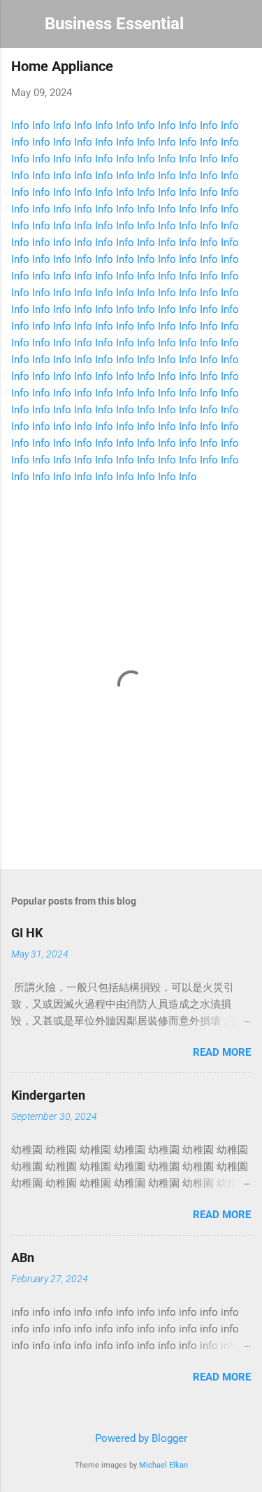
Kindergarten (48, 1095)
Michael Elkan (163, 1465)
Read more (222, 1052)
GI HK (27, 932)
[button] (242, 70)
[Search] (242, 28)
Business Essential (114, 23)
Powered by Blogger (139, 1438)
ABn (22, 1257)
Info (20, 125)
